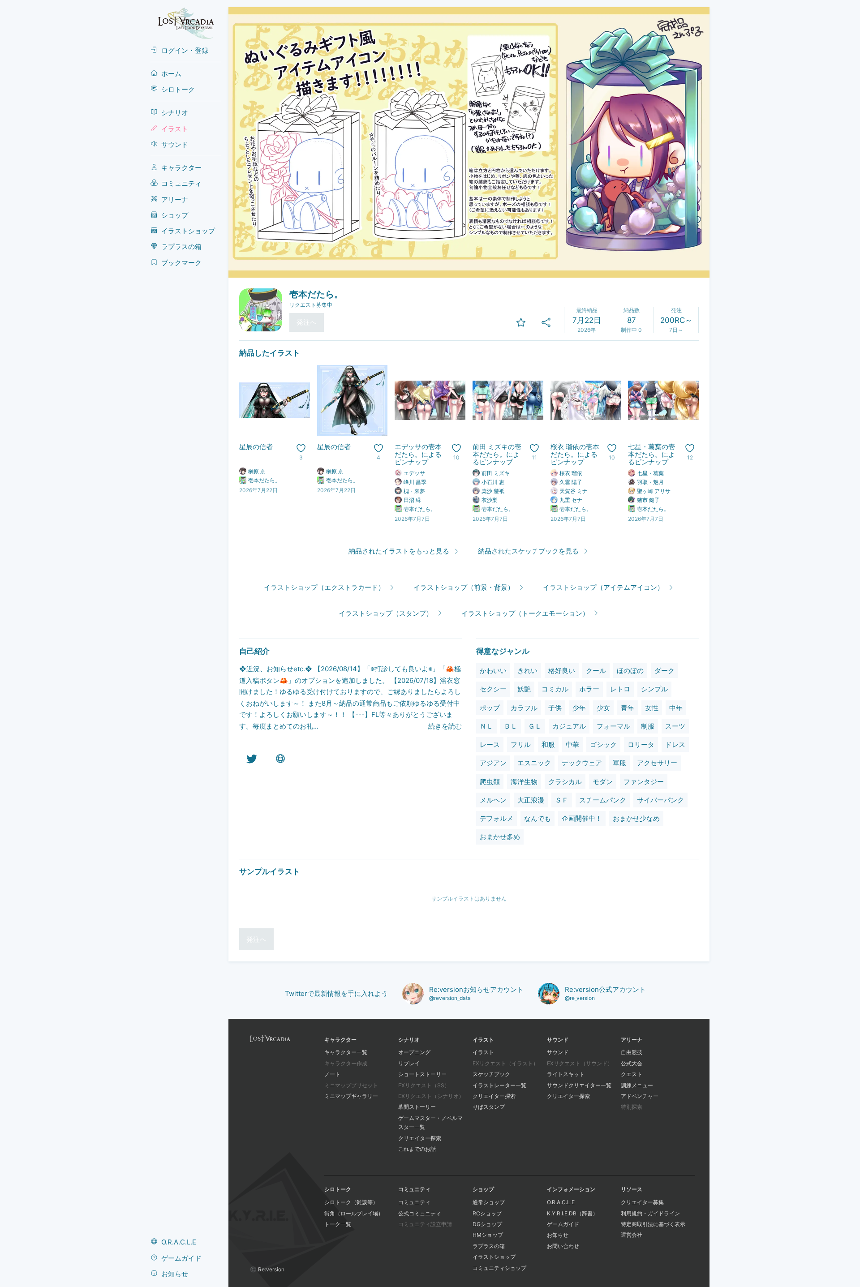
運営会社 (631, 1234)
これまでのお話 (417, 1148)
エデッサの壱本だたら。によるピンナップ (418, 454)
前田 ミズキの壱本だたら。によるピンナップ (497, 454)
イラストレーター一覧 (499, 1085)
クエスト (631, 1074)
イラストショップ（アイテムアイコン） (603, 587)
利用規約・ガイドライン (650, 1213)
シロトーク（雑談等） (351, 1202)
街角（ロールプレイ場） (353, 1213)
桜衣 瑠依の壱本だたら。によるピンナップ (574, 454)
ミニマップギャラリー (351, 1096)
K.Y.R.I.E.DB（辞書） (572, 1213)
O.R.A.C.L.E (561, 1202)
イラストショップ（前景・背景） (463, 587)
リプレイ (409, 1063)
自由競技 (631, 1052)
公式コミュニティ (419, 1213)
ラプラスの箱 (489, 1246)
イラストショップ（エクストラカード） (324, 587)
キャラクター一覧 (345, 1052)
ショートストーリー (422, 1074)
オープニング (414, 1052)
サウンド (557, 1052)
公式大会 (631, 1063)
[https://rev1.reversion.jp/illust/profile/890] (280, 758)
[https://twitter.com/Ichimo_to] (251, 758)
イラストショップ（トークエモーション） (525, 613)
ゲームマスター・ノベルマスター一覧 (430, 1122)
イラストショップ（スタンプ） (386, 613)
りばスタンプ (489, 1106)
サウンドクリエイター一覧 (579, 1085)
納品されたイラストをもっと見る (398, 551)
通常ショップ (489, 1202)
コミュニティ (414, 1202)
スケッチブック (491, 1074)
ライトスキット (566, 1074)
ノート (332, 1074)
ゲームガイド (563, 1224)
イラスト (483, 1052)
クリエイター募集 (642, 1202)
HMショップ (488, 1234)
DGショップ (487, 1224)
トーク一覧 (337, 1224)
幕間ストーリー (417, 1106)
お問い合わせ (563, 1246)
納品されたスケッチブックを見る (528, 551)
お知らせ (557, 1234)
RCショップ (487, 1213)
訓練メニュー (637, 1085)
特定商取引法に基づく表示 (653, 1224)
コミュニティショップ (499, 1268)
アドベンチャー (639, 1096)
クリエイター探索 (419, 1138)
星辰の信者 (256, 446)
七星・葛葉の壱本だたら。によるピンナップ (651, 454)
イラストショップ (494, 1256)
